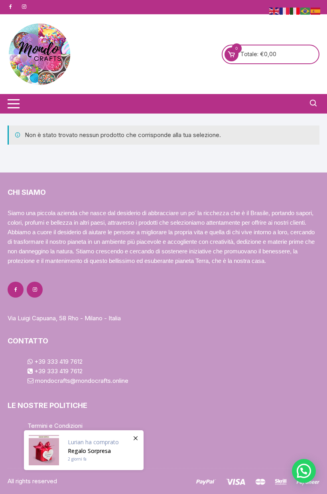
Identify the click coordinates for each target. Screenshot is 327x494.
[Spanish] (316, 10)
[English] (274, 10)
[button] (304, 471)
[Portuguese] (305, 10)
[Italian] (295, 10)
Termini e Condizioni (55, 425)
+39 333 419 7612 (58, 361)
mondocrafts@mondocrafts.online (80, 380)
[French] (285, 10)
